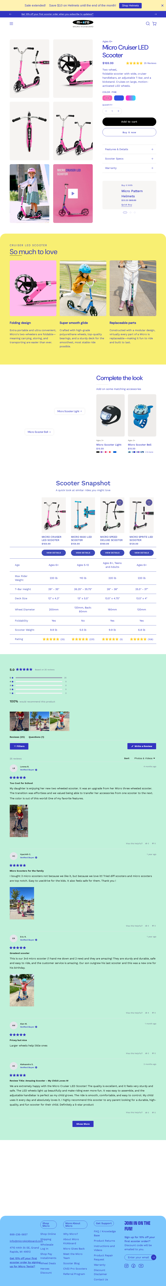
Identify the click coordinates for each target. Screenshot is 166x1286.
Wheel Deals (48, 1263)
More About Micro (72, 1224)
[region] (40, 721)
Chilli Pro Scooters (75, 1268)
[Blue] (119, 97)
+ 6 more (149, 452)
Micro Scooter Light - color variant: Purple (102, 452)
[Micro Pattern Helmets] (112, 195)
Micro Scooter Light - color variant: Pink (106, 452)
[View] (73, 193)
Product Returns (104, 1240)
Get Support (104, 1223)
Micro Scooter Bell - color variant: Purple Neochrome (138, 452)
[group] (83, 14)
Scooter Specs (114, 158)
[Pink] (107, 97)
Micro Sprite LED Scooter (141, 538)
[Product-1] (69, 404)
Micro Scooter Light (108, 444)
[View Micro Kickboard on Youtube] (141, 1265)
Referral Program (74, 1274)
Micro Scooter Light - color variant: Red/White (110, 452)
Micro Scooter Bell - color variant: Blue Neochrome (133, 452)
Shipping (45, 1239)
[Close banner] (162, 5)
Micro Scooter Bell (139, 444)
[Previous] (10, 14)
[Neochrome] (131, 97)
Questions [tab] (36, 738)
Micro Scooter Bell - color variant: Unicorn (142, 452)
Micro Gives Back (74, 1248)
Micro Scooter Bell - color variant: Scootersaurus (129, 452)
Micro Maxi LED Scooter (81, 538)
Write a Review (145, 747)
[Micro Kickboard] (83, 23)
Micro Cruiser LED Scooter (51, 538)
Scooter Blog (71, 1263)
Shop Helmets (130, 5)
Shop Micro (46, 1224)
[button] (147, 23)
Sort (127, 758)
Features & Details (116, 149)
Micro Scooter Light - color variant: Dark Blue (114, 452)
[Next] (155, 14)
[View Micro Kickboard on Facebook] (133, 1265)
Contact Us (101, 1279)
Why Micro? (70, 1233)
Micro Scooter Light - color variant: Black (98, 452)
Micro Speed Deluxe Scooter (111, 538)
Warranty (111, 168)
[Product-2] (39, 425)
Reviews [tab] (17, 738)
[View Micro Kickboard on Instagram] (126, 1265)
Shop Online (48, 1233)
